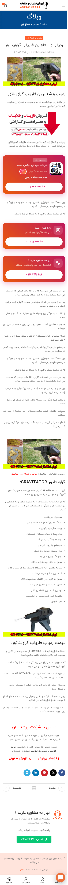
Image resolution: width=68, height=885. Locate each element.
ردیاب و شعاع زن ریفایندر (24, 474)
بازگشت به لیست (34, 788)
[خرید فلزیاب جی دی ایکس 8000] (34, 174)
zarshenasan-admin (42, 52)
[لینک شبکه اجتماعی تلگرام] (27, 772)
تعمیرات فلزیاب (39, 751)
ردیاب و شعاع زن (30, 24)
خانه (44, 24)
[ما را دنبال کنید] (34, 236)
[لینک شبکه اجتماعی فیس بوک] (61, 772)
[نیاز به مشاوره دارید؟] (34, 269)
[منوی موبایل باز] (63, 5)
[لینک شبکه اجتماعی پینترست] (44, 772)
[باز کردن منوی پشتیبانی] (60, 877)
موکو (22, 869)
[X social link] (53, 772)
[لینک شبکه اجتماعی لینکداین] (35, 772)
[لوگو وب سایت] (34, 5)
